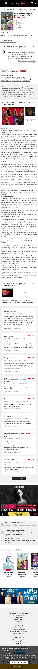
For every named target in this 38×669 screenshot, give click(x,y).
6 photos (20, 20)
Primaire (30, 69)
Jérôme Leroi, (9, 79)
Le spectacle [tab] (8, 41)
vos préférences (6, 657)
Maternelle (23, 69)
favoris (20, 28)
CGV (11, 631)
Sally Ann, (8, 81)
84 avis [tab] (21, 41)
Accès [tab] (32, 41)
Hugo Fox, (27, 79)
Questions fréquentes (19, 629)
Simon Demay (26, 81)
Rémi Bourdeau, (18, 79)
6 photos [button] (31, 120)
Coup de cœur (14, 69)
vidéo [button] (25, 293)
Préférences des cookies (19, 633)
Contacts (19, 621)
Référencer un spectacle (19, 640)
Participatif (5, 71)
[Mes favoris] (32, 3)
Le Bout (3, 33)
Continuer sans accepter (19, 666)
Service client (19, 628)
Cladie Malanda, (16, 81)
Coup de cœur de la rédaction (27, 61)
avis (19, 25)
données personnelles (21, 631)
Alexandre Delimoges (17, 77)
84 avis (23, 17)
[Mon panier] (36, 3)
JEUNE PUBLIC (5, 69)
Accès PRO (19, 643)
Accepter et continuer (19, 662)
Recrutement (19, 617)
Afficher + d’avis (19, 478)
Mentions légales (19, 619)
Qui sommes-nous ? (19, 616)
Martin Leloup (8, 75)
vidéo (19, 22)
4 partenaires (12, 655)
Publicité (19, 642)
